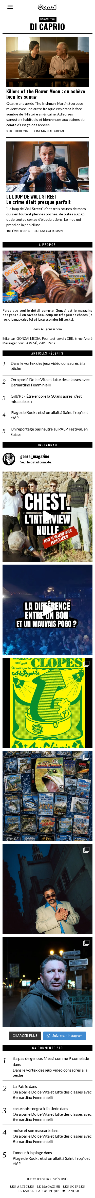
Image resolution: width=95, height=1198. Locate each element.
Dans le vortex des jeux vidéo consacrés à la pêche (48, 366)
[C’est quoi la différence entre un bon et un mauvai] (47, 610)
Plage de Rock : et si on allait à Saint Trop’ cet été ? (49, 415)
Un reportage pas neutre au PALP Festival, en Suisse (49, 431)
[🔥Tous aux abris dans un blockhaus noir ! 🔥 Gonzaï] (47, 703)
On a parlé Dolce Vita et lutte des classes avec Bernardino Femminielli (50, 382)
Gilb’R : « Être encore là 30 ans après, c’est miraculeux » (46, 399)
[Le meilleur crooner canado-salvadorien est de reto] (47, 889)
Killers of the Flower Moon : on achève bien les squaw (45, 93)
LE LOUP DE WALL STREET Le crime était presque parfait (38, 199)
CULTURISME (56, 131)
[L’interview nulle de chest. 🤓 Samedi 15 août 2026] (47, 517)
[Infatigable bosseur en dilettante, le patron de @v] (47, 982)
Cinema (40, 131)
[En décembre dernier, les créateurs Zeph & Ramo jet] (47, 796)
